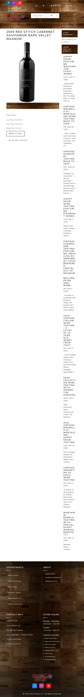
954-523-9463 (16, 8)
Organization (50, 574)
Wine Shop (12, 587)
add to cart (16, 134)
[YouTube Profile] (19, 3)
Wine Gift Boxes (15, 581)
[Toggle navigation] (75, 26)
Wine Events (13, 575)
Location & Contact (53, 577)
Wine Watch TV (14, 598)
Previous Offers (14, 593)
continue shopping (18, 140)
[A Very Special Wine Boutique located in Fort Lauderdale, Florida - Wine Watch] (14, 17)
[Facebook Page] (8, 3)
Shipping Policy (51, 581)
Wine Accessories (15, 604)
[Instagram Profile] (14, 3)
